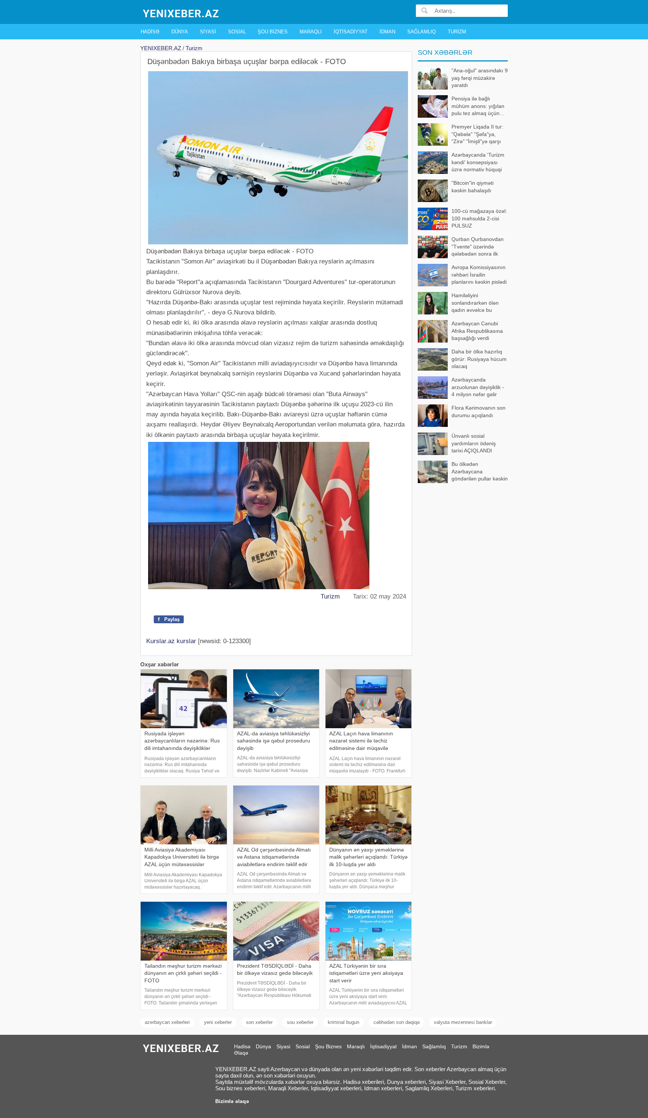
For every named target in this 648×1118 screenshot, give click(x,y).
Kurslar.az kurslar (171, 641)
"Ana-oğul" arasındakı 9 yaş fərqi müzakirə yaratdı (480, 77)
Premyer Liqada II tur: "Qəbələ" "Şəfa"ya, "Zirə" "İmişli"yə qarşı (477, 134)
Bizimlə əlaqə (232, 1101)
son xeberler (259, 1022)
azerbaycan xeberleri (167, 1022)
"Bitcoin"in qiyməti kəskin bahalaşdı (473, 186)
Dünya (179, 31)
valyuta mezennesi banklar (463, 1022)
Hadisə (150, 31)
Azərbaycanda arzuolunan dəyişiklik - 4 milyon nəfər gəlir (478, 387)
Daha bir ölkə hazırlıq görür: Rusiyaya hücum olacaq (479, 359)
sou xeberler (300, 1022)
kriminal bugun (343, 1022)
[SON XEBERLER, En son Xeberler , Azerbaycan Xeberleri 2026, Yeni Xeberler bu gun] (181, 13)
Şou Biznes (273, 31)
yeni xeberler (218, 1022)
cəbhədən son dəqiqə (397, 1022)
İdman (387, 31)
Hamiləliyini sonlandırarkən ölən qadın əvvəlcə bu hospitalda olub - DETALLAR (458, 303)
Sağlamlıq (421, 31)
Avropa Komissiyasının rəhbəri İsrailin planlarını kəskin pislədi (479, 274)
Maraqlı (311, 31)
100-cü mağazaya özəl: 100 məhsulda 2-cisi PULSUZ (479, 218)
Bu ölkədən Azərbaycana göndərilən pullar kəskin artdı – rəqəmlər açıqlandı (463, 472)
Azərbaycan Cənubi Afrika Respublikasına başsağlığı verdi (477, 330)
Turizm (457, 31)
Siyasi (208, 31)
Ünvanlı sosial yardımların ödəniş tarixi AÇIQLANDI (474, 443)
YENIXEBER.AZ (160, 48)
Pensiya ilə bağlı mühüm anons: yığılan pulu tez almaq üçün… (478, 106)
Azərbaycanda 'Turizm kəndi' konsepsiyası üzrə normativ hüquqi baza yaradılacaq (478, 163)
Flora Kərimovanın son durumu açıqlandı (479, 411)
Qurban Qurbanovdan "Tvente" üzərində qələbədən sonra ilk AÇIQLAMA (478, 247)
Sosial (237, 31)
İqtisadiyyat (351, 31)
